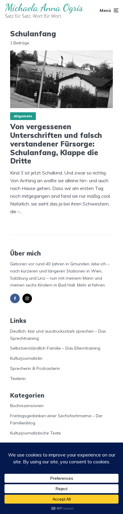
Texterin (18, 378)
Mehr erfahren (91, 285)
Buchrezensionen (27, 405)
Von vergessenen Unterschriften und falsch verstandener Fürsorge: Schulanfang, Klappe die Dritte (56, 143)
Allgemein (23, 116)
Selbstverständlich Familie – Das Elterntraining (55, 348)
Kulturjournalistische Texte (35, 433)
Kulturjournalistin (26, 358)
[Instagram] (27, 298)
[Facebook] (15, 298)
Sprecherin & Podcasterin (35, 368)
